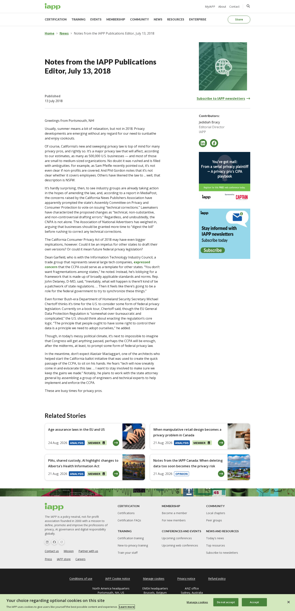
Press (48, 559)
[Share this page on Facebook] (214, 143)
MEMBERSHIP (115, 19)
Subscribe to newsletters (222, 553)
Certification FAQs (129, 520)
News (64, 33)
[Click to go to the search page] (248, 6)
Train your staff (127, 553)
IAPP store (64, 559)
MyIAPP (210, 6)
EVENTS (96, 19)
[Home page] (54, 507)
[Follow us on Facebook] (54, 542)
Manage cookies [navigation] (153, 578)
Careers (80, 559)
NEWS (158, 19)
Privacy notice (186, 578)
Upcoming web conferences (180, 545)
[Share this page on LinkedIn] (203, 143)
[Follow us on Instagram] (62, 542)
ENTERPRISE (197, 19)
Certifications (126, 513)
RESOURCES (175, 19)
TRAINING (78, 19)
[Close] (288, 602)
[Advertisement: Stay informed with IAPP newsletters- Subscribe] (224, 234)
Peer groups (214, 520)
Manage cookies (197, 602)
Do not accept (226, 602)
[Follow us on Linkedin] (47, 542)
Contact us (52, 551)
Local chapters (215, 513)
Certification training (131, 538)
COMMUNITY (139, 19)
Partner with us (88, 551)
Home (49, 33)
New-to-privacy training (133, 545)
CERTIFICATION (56, 19)
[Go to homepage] (53, 6)
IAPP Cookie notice (117, 578)
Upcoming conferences (177, 538)
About (222, 6)
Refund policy (217, 578)
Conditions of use (80, 578)
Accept (254, 602)
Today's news (215, 538)
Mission (69, 551)
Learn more (126, 607)
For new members (174, 520)
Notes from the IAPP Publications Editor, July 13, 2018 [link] (114, 33)
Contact (234, 6)
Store (239, 19)
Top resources (215, 545)
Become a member (174, 513)
